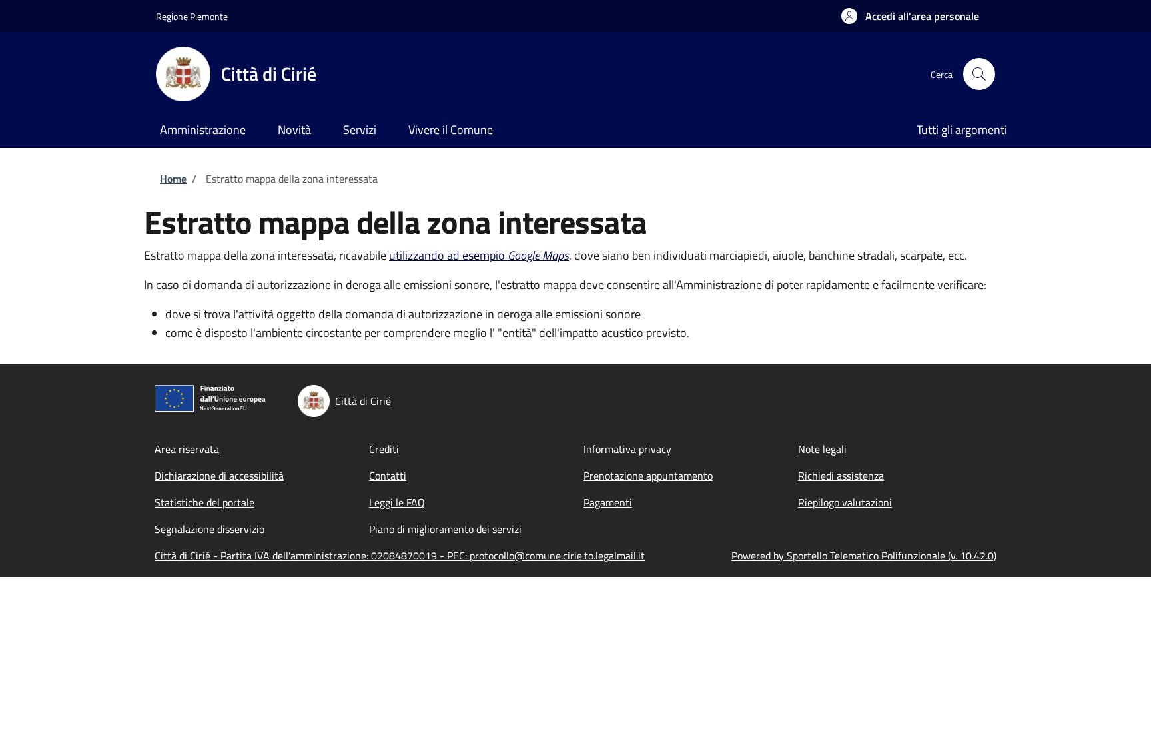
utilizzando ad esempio (479, 255)
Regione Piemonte (192, 16)
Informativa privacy (627, 449)
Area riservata (187, 449)
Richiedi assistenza (841, 476)
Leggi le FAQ (397, 502)
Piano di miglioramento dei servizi (445, 529)
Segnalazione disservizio (209, 529)
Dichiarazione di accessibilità (219, 476)
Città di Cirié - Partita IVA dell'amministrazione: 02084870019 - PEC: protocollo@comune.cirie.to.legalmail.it (400, 555)
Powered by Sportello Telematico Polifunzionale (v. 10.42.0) (863, 555)
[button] (910, 16)
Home (173, 178)
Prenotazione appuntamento (648, 476)
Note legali (822, 449)
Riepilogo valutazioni (845, 502)
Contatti (387, 476)
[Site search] (979, 74)
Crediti (384, 449)
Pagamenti (607, 502)
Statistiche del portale (204, 502)
